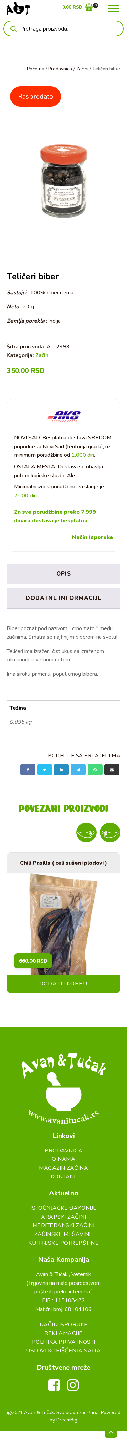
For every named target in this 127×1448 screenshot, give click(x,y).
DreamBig (66, 1420)
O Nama (63, 1159)
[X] (44, 769)
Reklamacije (63, 1333)
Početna (35, 69)
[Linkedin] (61, 769)
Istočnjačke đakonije (63, 1208)
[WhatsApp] (95, 769)
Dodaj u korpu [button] (63, 983)
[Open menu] (113, 8)
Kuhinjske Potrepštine (63, 1243)
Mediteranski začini (64, 1225)
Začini (82, 69)
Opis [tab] (63, 574)
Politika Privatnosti (64, 1342)
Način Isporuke (92, 537)
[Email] (111, 769)
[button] (77, 8)
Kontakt (64, 1176)
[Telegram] (78, 769)
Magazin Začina (63, 1168)
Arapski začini (63, 1217)
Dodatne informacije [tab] (63, 598)
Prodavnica (60, 69)
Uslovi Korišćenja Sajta (63, 1351)
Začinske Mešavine (63, 1234)
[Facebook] (27, 769)
